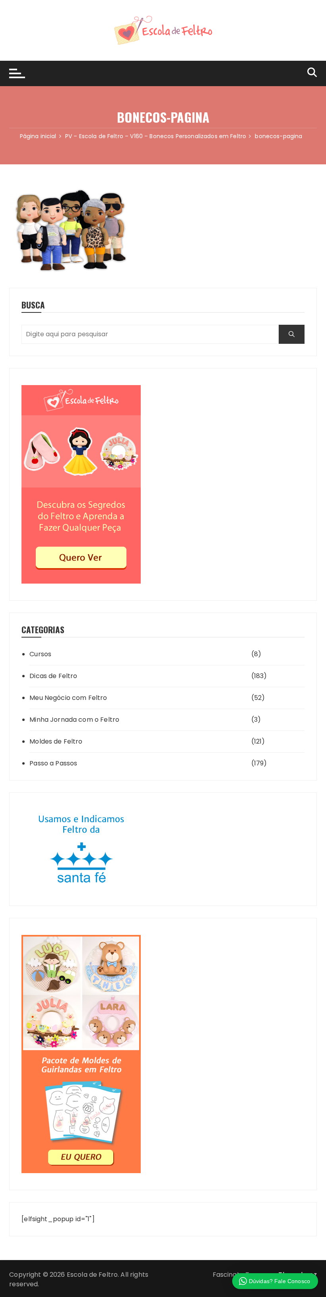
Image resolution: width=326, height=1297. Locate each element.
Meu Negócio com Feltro (68, 697)
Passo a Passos (53, 763)
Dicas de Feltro (53, 675)
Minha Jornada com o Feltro (74, 719)
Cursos (40, 654)
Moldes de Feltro (55, 741)
